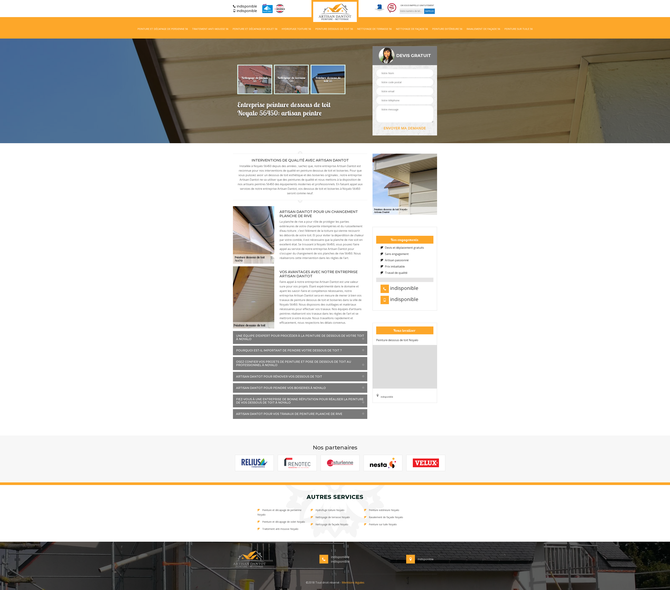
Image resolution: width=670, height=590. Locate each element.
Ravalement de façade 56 (483, 29)
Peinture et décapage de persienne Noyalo (279, 512)
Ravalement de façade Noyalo (385, 517)
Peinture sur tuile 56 (518, 29)
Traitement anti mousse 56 (210, 29)
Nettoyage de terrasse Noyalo (332, 517)
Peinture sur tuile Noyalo (382, 524)
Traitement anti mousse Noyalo (280, 529)
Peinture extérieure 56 (447, 29)
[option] (254, 79)
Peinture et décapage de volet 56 (255, 29)
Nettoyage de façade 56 (412, 29)
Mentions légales (353, 582)
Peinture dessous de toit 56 (334, 29)
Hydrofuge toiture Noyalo (329, 510)
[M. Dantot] (335, 12)
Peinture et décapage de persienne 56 (162, 29)
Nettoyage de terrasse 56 (374, 29)
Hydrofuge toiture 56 (296, 29)
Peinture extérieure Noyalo (383, 510)
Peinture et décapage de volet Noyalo (283, 521)
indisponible (246, 6)
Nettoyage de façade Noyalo (331, 524)
